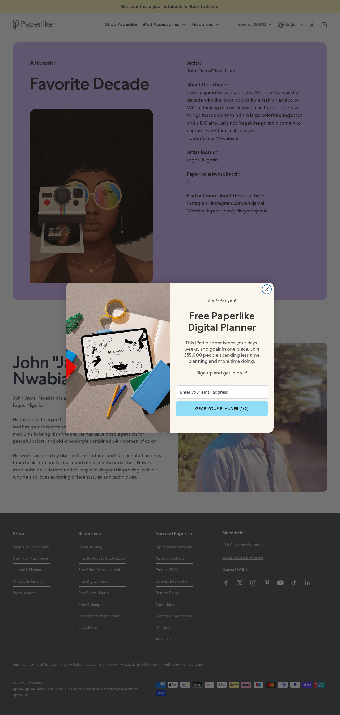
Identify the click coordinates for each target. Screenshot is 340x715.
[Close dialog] (266, 289)
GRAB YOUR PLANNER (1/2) (222, 408)
